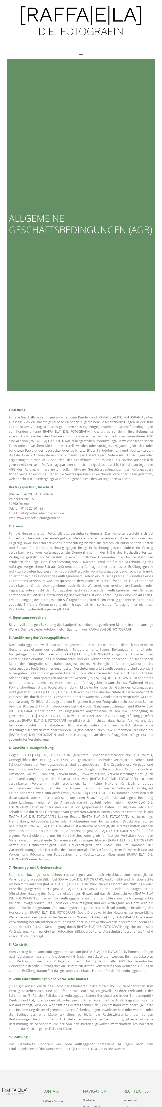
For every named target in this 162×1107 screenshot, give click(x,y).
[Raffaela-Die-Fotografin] (81, 21)
